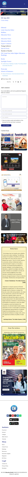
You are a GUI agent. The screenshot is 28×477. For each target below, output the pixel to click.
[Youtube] (13, 416)
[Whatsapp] (20, 416)
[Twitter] (14, 82)
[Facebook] (16, 82)
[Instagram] (15, 416)
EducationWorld (9, 472)
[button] (24, 4)
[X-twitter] (10, 416)
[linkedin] (18, 82)
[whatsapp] (20, 82)
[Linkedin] (18, 416)
